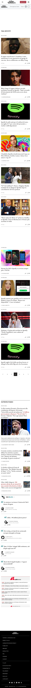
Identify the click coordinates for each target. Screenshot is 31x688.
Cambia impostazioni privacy (9, 643)
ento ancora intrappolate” (14, 488)
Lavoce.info (8, 536)
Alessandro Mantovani (7, 444)
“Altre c (3, 488)
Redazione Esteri (6, 476)
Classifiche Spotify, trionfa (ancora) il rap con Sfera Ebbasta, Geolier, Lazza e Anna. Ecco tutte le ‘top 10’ (15, 156)
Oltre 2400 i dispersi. (7, 482)
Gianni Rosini (5, 461)
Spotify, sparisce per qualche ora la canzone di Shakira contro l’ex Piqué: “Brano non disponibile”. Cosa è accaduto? (15, 300)
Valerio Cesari (9, 507)
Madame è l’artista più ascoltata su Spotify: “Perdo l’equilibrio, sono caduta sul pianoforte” (14, 332)
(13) (29, 444)
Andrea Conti (5, 160)
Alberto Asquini (9, 552)
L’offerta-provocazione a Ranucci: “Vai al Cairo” (15, 413)
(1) (29, 192)
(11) (29, 128)
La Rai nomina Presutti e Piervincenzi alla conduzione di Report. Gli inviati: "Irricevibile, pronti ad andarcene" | (14, 410)
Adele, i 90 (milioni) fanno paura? (17, 518)
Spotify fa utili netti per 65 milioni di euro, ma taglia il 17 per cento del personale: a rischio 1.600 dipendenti (14, 124)
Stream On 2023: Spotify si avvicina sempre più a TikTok (14, 269)
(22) (6, 540)
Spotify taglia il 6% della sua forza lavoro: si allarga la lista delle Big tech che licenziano (14, 363)
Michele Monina (13, 521)
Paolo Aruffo (5, 305)
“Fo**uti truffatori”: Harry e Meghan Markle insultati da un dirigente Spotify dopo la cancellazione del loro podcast (15, 188)
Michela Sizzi (5, 273)
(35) (29, 160)
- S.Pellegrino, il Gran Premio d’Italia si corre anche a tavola (15, 585)
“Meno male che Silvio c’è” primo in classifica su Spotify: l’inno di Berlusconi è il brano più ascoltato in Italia (15, 219)
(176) (29, 476)
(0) (29, 63)
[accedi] (28, 2)
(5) (5, 555)
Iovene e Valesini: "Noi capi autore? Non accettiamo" (14, 417)
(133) (9, 524)
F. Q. (2, 63)
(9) (5, 511)
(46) (6, 571)
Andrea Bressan (5, 97)
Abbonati (23, 2)
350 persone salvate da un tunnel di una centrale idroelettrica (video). (11, 484)
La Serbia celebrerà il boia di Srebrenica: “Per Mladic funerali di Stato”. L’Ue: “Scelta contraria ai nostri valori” (11, 470)
